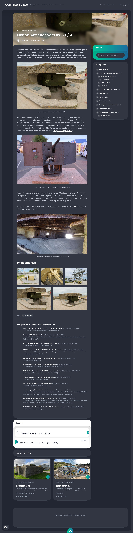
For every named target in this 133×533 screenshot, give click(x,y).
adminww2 (24, 40)
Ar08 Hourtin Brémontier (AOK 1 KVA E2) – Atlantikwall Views (41, 358)
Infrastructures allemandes (108, 73)
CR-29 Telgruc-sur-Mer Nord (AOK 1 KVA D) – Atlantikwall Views (43, 350)
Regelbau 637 (63, 485)
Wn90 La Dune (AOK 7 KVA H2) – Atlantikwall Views (39, 377)
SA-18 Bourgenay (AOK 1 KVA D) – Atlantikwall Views (39, 390)
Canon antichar (27, 315)
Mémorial (102, 93)
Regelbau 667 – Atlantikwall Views (34, 335)
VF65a (57, 125)
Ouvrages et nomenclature (27, 30)
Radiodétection (104, 108)
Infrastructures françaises (108, 89)
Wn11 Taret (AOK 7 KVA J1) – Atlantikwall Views (37, 383)
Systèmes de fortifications (108, 112)
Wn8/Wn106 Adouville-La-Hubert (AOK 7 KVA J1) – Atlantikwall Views (44, 407)
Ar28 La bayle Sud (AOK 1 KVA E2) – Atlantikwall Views (40, 364)
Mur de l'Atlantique (106, 76)
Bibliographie (103, 69)
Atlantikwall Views (16, 5)
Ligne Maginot (105, 115)
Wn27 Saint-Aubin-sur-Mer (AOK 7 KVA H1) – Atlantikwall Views (42, 328)
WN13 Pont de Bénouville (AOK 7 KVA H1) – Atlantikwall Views (42, 371)
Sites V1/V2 (104, 82)
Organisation (111, 5)
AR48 (76, 207)
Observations (103, 101)
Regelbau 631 (23, 485)
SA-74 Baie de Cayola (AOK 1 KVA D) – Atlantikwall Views (40, 398)
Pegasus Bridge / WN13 (63, 131)
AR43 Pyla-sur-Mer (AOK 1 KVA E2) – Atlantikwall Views (40, 343)
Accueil (102, 5)
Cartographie (123, 5)
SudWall (103, 85)
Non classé (103, 97)
